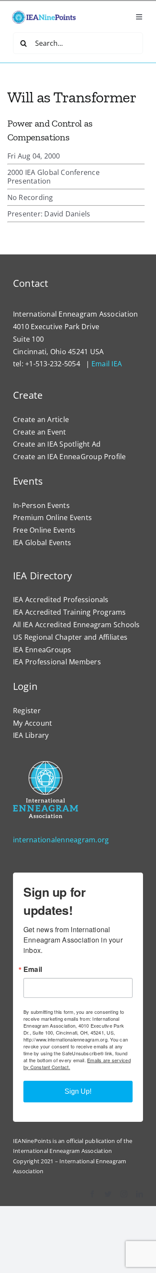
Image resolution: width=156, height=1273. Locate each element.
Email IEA (106, 363)
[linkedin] (139, 1193)
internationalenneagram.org (61, 839)
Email (32, 969)
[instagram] (123, 1193)
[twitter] (107, 1193)
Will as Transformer (71, 97)
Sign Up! (78, 1091)
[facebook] (92, 1193)
